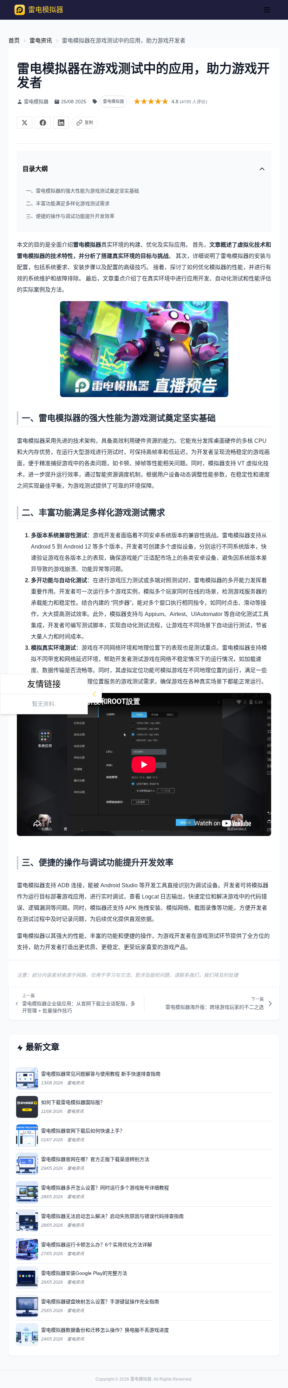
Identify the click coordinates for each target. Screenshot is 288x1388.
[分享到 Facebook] (43, 123)
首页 (14, 41)
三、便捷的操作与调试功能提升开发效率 (70, 216)
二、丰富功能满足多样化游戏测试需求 (68, 203)
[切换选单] (267, 10)
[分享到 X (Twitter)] (24, 123)
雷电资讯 (41, 41)
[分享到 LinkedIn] (61, 123)
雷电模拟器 (140, 1379)
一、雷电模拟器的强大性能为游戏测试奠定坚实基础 (82, 191)
